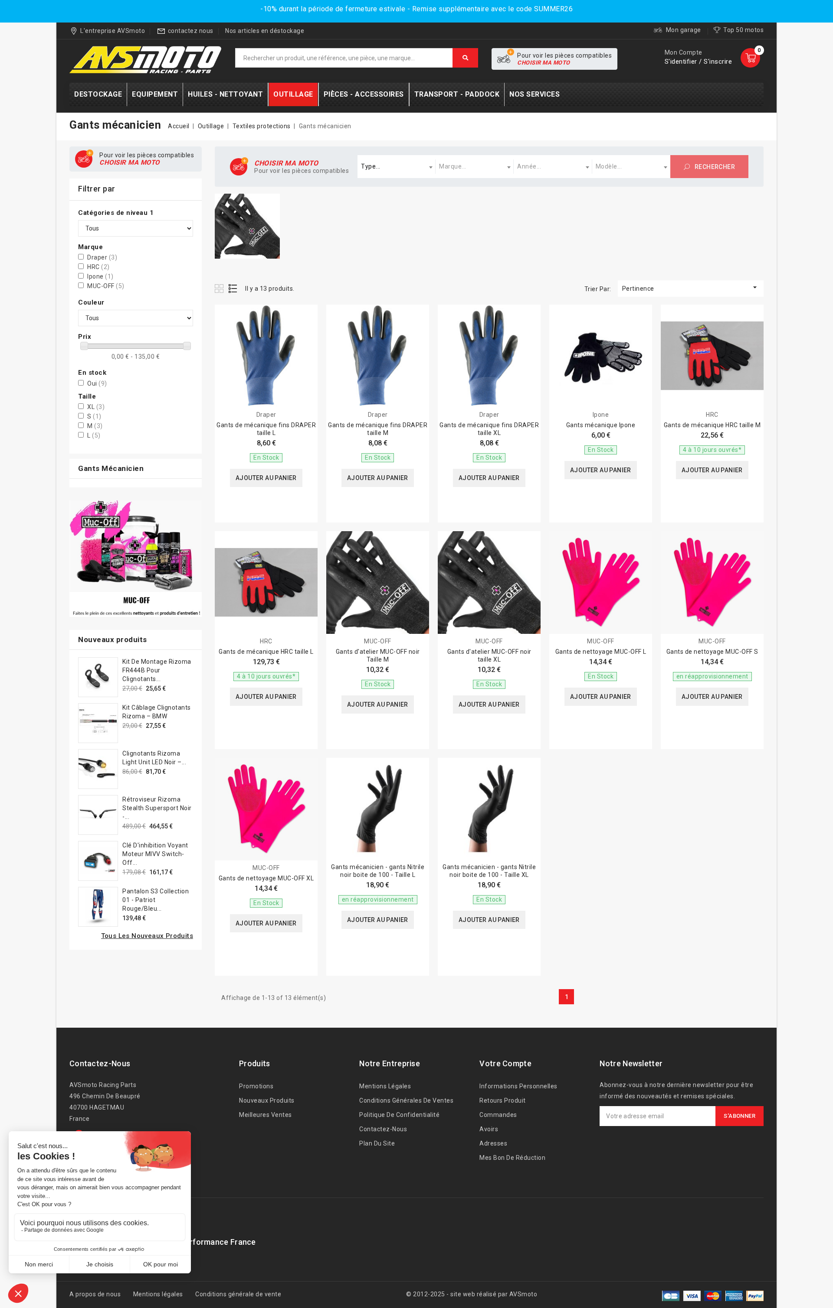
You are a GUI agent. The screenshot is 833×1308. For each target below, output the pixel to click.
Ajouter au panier (266, 477)
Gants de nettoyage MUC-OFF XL (266, 878)
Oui (97, 383)
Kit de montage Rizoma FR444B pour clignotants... (156, 670)
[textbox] (396, 166)
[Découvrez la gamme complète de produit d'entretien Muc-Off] (135, 558)
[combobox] (396, 166)
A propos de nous (95, 1294)
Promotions (256, 1086)
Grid (220, 288)
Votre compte (505, 1063)
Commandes (498, 1114)
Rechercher (714, 166)
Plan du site (377, 1143)
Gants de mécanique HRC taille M (712, 425)
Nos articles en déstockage (264, 30)
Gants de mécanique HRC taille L (266, 651)
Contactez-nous (99, 1063)
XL (96, 406)
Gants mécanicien (111, 468)
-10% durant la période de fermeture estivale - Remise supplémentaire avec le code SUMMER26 (416, 9)
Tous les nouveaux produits (147, 936)
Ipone (100, 276)
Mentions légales (385, 1086)
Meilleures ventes (265, 1114)
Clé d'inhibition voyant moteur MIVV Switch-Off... (155, 854)
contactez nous (190, 30)
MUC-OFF (106, 285)
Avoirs (488, 1129)
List (233, 288)
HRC (98, 266)
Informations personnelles (518, 1086)
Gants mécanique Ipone (601, 425)
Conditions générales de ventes (406, 1100)
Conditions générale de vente (238, 1294)
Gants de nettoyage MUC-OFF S (712, 651)
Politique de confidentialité (399, 1114)
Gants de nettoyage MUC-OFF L (600, 651)
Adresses (493, 1143)
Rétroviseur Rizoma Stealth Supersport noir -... (157, 808)
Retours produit (502, 1100)
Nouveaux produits (267, 1100)
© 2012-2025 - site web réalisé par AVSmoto (471, 1294)
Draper (102, 257)
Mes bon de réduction (512, 1157)
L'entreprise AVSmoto (112, 30)
